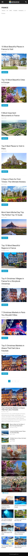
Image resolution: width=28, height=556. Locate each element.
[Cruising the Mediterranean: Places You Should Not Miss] (5, 433)
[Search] (26, 2)
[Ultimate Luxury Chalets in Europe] (21, 500)
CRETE (10, 10)
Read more (5, 72)
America (3, 10)
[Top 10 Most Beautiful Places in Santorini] (21, 527)
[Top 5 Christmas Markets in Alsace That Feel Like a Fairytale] (14, 363)
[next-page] (18, 381)
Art (7, 10)
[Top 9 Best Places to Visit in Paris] (14, 161)
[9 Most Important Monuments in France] (14, 128)
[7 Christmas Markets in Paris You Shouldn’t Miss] (14, 327)
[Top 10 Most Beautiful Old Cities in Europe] (21, 540)
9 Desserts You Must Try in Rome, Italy (13, 457)
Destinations (21, 10)
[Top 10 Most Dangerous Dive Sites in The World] (7, 513)
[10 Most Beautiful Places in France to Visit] (14, 61)
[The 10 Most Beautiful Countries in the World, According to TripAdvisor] (14, 484)
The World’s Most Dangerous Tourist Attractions (5, 507)
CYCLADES (15, 10)
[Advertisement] (14, 29)
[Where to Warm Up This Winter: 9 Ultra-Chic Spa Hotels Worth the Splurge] (5, 426)
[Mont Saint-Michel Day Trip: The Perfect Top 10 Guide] (14, 227)
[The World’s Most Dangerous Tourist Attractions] (7, 500)
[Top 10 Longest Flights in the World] (7, 540)
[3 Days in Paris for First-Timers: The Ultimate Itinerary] (14, 194)
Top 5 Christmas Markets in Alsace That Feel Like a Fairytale (12, 348)
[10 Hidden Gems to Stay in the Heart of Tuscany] (5, 440)
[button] (2, 2)
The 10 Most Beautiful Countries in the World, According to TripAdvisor (14, 488)
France (3, 405)
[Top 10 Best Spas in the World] (7, 527)
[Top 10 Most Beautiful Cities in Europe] (14, 95)
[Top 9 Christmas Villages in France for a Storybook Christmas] (14, 295)
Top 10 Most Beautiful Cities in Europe (13, 473)
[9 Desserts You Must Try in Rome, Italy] (14, 452)
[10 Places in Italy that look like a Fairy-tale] (21, 513)
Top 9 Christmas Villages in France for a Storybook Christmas (12, 281)
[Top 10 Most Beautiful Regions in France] (14, 260)
